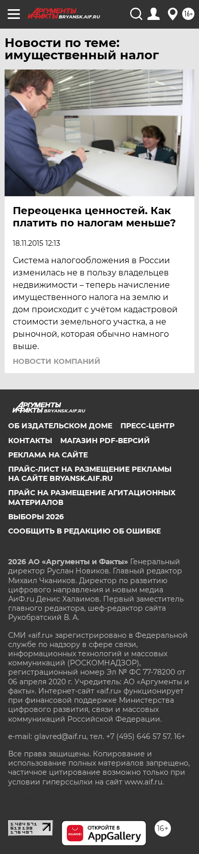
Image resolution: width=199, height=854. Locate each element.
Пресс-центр (147, 425)
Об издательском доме (60, 425)
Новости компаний (57, 361)
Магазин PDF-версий (105, 440)
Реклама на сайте (48, 454)
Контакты (30, 440)
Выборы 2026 (36, 516)
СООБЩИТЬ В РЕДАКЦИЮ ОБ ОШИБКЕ (84, 531)
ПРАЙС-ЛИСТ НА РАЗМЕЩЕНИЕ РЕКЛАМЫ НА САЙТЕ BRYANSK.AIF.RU (89, 474)
